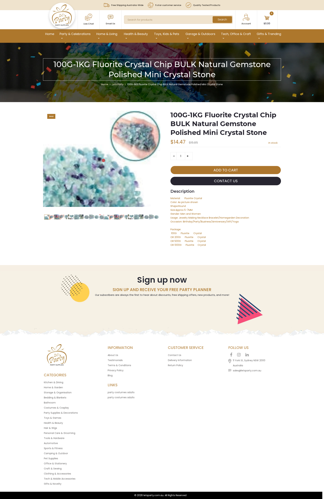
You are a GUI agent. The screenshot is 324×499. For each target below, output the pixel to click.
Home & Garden (53, 387)
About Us (113, 355)
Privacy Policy (116, 370)
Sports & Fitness (53, 448)
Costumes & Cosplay (56, 407)
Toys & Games (52, 418)
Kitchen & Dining (53, 382)
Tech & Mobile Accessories (59, 478)
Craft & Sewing (53, 468)
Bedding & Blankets (55, 397)
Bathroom (50, 402)
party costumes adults (121, 392)
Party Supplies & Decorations (61, 412)
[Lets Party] (62, 25)
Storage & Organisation (58, 392)
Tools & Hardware (54, 438)
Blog (110, 375)
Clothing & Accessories (57, 473)
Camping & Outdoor (56, 453)
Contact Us (174, 355)
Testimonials (115, 360)
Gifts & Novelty (52, 483)
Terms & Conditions (119, 365)
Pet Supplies (51, 458)
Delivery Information (180, 360)
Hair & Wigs (50, 428)
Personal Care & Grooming (59, 433)
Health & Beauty (53, 423)
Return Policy (175, 365)
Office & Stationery (55, 463)
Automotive (51, 443)
